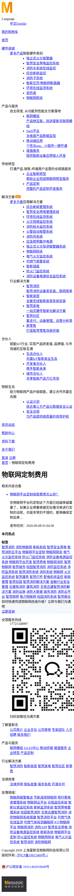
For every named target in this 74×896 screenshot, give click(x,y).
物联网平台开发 (20, 562)
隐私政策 (30, 784)
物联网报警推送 (21, 797)
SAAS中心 (31, 748)
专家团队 (58, 730)
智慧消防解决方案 (36, 582)
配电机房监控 (53, 577)
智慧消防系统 (29, 572)
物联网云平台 (37, 802)
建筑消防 (32, 587)
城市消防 (50, 591)
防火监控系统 (27, 837)
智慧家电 (44, 766)
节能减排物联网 (45, 797)
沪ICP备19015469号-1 (32, 855)
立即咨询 (8, 611)
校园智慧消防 (36, 567)
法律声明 (16, 784)
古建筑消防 (17, 587)
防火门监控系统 (33, 557)
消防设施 (18, 591)
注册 (12, 458)
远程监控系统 (57, 802)
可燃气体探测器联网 (38, 822)
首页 (5, 40)
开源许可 (58, 784)
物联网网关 (54, 552)
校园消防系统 (47, 596)
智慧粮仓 (64, 596)
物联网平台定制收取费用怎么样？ (34, 494)
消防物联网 (24, 547)
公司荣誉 (44, 730)
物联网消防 (55, 562)
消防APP (41, 827)
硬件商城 (8, 48)
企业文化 (30, 730)
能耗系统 (39, 547)
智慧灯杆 (36, 577)
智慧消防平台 (47, 817)
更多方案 (16, 202)
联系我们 (23, 734)
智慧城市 (18, 567)
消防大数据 (34, 591)
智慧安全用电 (57, 547)
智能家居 (30, 766)
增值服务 (60, 748)
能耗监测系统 (43, 807)
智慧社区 (58, 766)
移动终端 (46, 748)
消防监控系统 (57, 567)
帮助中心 (8, 433)
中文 (13, 23)
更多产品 (16, 53)
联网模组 (16, 748)
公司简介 (16, 730)
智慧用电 (39, 562)
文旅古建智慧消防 (54, 812)
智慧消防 (8, 547)
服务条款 (44, 784)
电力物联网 (28, 596)
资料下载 (8, 441)
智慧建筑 (22, 577)
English (21, 23)
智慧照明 (12, 596)
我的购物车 (10, 32)
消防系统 (46, 572)
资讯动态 (8, 425)
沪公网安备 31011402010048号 (27, 867)
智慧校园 (15, 582)
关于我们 (8, 449)
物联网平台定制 (33, 552)
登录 (5, 458)
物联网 (58, 572)
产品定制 (27, 753)
